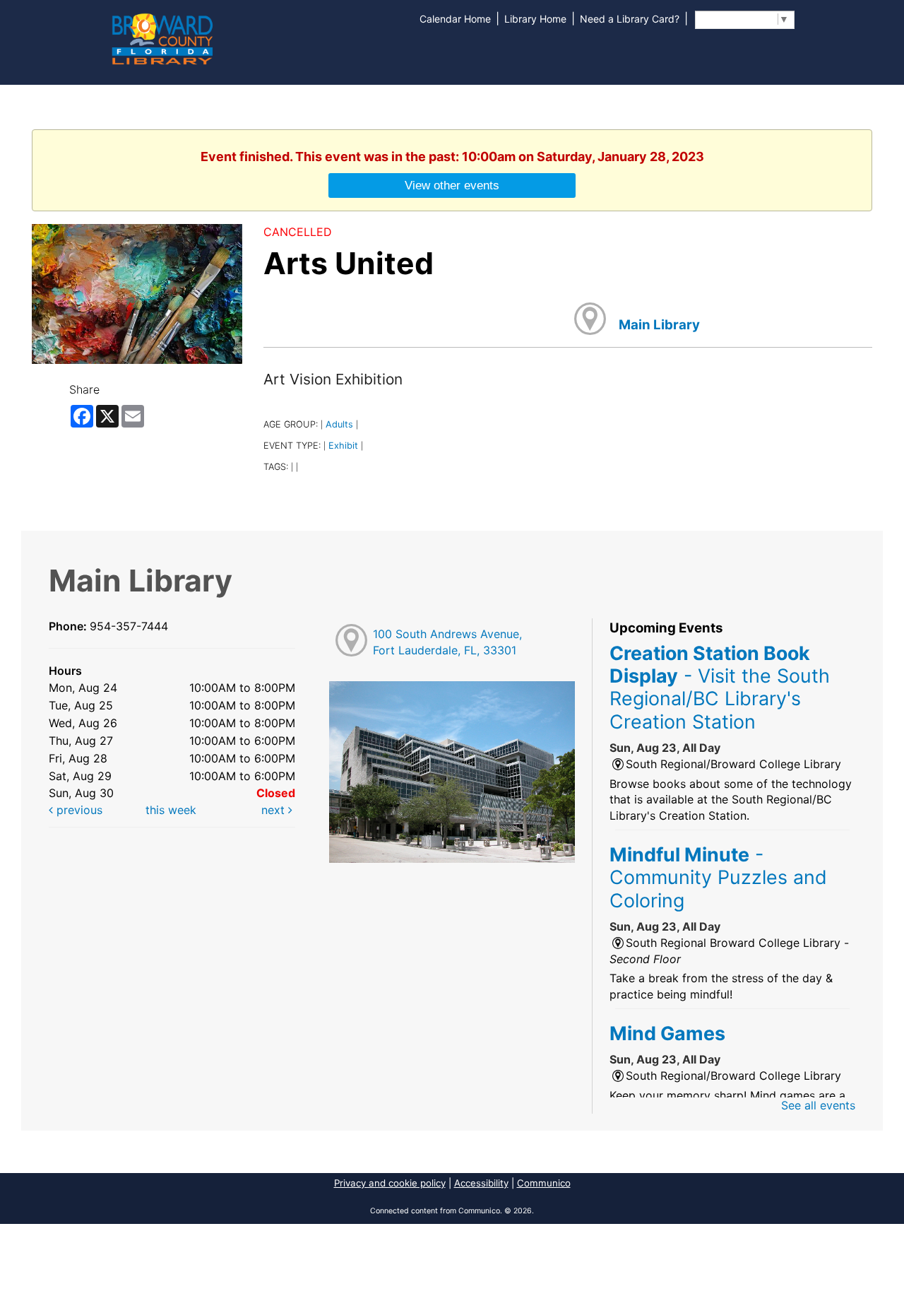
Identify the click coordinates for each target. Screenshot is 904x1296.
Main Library (659, 325)
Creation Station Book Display (719, 687)
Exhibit (343, 445)
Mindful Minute (718, 877)
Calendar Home (455, 19)
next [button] (274, 810)
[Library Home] (161, 37)
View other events (452, 185)
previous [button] (77, 810)
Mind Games (667, 1033)
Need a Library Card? (629, 19)
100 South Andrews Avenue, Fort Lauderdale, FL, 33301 (447, 642)
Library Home (535, 19)
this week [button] (170, 810)
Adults (339, 424)
